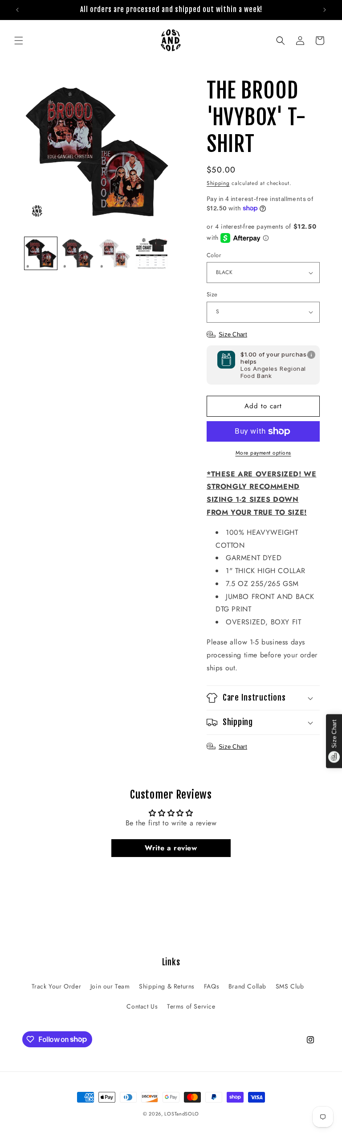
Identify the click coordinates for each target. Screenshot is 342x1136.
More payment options (263, 453)
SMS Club (290, 986)
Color (214, 255)
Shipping (218, 183)
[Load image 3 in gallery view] (114, 253)
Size (212, 294)
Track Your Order (56, 986)
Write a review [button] (171, 848)
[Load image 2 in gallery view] (77, 253)
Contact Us (142, 1006)
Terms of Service (191, 1006)
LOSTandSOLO (181, 1113)
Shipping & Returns (167, 986)
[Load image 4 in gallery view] (151, 253)
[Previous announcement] (17, 10)
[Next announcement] (324, 10)
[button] (18, 40)
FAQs (211, 986)
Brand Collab (247, 986)
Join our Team (110, 986)
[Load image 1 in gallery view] (40, 253)
